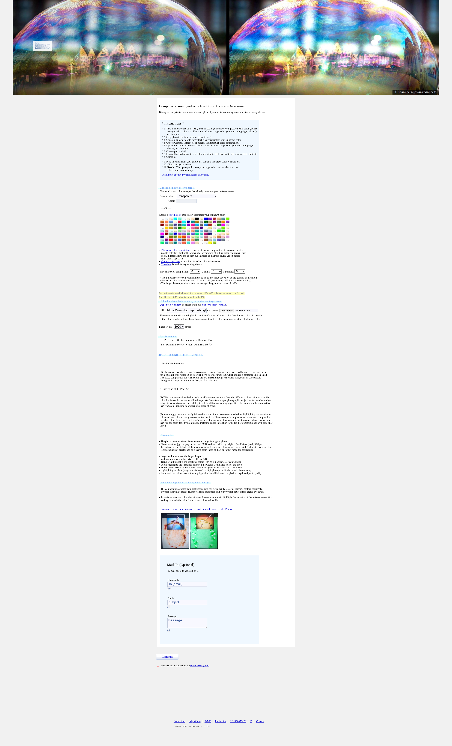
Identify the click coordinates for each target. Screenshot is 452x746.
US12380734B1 (238, 721)
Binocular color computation (175, 250)
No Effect (176, 305)
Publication (220, 721)
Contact (260, 721)
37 (168, 606)
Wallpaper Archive (217, 305)
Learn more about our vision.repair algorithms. (185, 174)
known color (175, 215)
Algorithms (195, 721)
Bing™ (204, 305)
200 (169, 588)
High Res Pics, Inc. (195, 726)
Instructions (179, 721)
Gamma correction (170, 261)
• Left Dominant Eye (169, 344)
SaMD (208, 721)
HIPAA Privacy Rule (199, 665)
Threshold (166, 264)
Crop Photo (165, 305)
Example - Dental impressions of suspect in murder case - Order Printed (197, 509)
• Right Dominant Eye (196, 344)
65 (168, 630)
